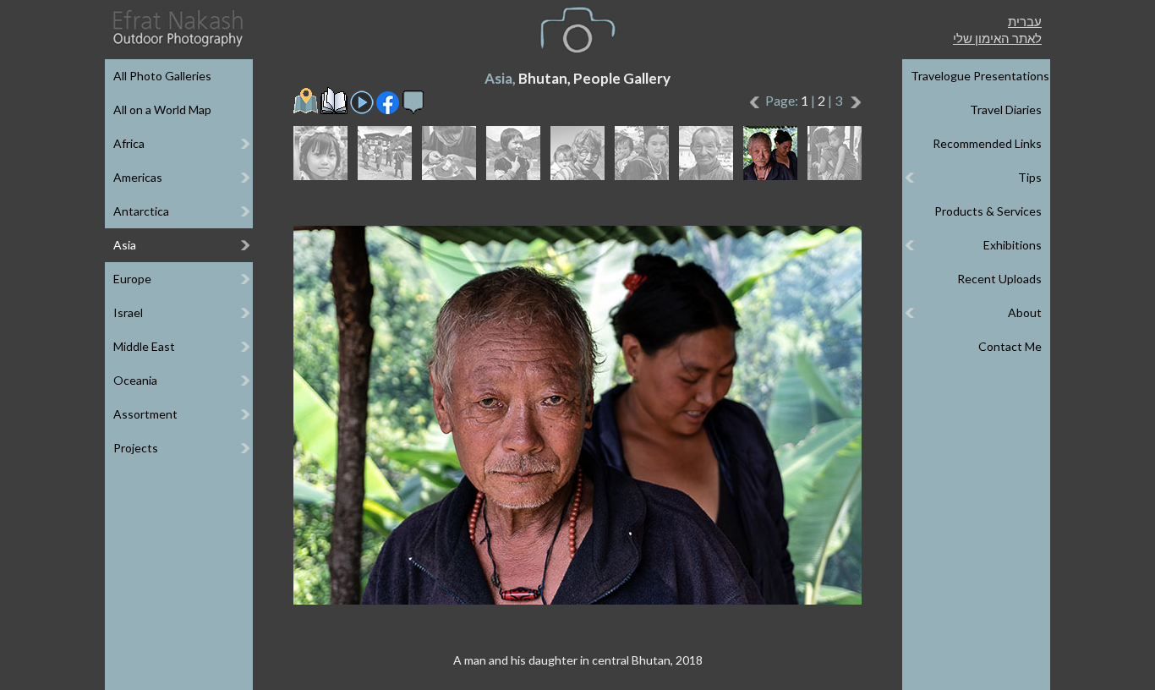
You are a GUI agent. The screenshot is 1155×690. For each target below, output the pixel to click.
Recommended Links (987, 143)
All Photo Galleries (162, 75)
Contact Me (1010, 346)
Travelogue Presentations (980, 75)
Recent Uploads (999, 278)
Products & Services (988, 211)
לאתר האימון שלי (997, 38)
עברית (1025, 21)
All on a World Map (162, 109)
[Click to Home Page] (176, 28)
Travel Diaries (1006, 109)
